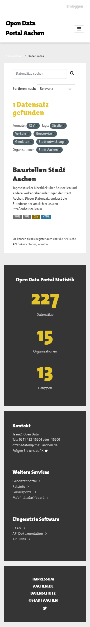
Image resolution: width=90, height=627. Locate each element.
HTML (46, 216)
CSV (36, 216)
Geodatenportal (25, 481)
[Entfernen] (36, 125)
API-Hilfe (19, 539)
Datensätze (36, 56)
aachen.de (43, 586)
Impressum (43, 579)
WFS (27, 216)
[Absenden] (72, 73)
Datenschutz (43, 593)
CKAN (17, 528)
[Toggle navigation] (79, 29)
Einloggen (74, 6)
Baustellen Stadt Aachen (39, 174)
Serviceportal (22, 492)
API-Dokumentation (24, 244)
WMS (17, 216)
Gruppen (45, 388)
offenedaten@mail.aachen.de (35, 445)
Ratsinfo (19, 486)
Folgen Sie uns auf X (28, 450)
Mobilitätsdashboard (28, 497)
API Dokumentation (28, 533)
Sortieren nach (24, 89)
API (66, 239)
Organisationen (45, 351)
